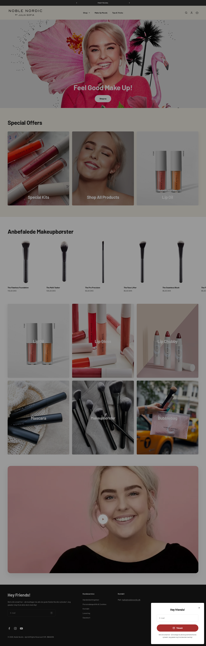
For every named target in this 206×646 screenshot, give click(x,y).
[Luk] (199, 608)
